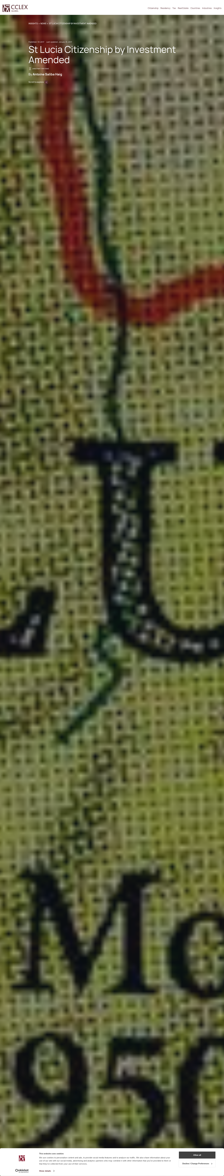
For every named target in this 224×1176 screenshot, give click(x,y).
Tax (174, 8)
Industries (207, 8)
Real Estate (183, 8)
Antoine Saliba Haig (47, 74)
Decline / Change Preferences (195, 1163)
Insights (217, 8)
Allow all (197, 1155)
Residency (165, 8)
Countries (195, 8)
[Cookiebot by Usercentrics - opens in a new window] (22, 1171)
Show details (45, 1171)
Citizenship (153, 8)
